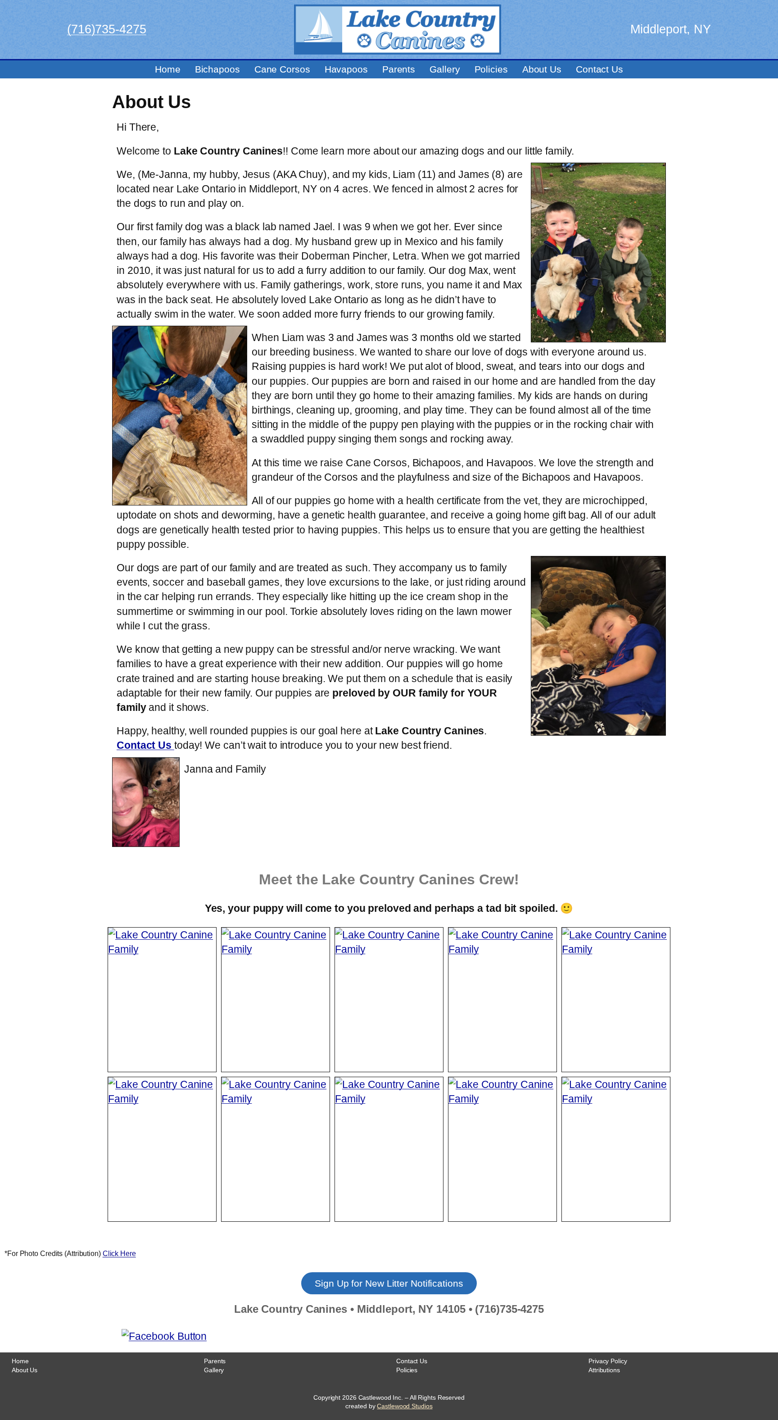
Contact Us (145, 745)
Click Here (119, 1253)
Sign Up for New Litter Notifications (389, 1283)
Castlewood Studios (404, 1406)
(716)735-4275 (106, 29)
